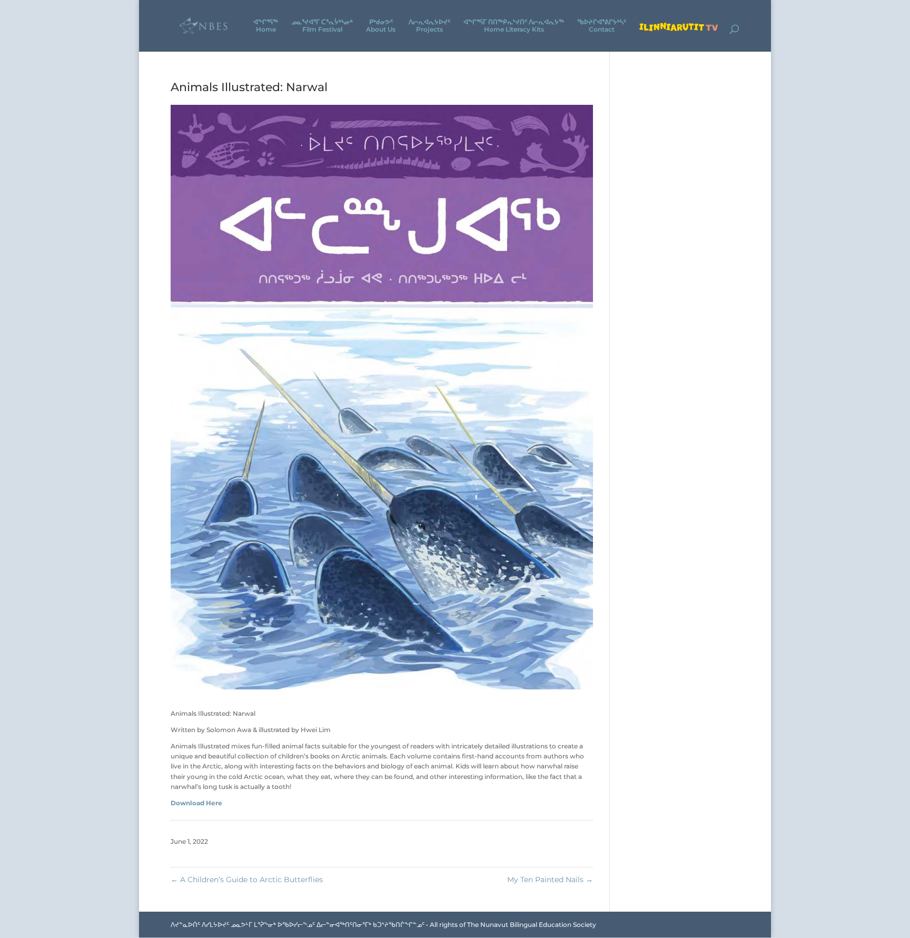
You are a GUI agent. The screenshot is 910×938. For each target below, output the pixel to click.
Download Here (196, 803)
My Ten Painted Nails (550, 879)
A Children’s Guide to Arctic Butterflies (247, 879)
